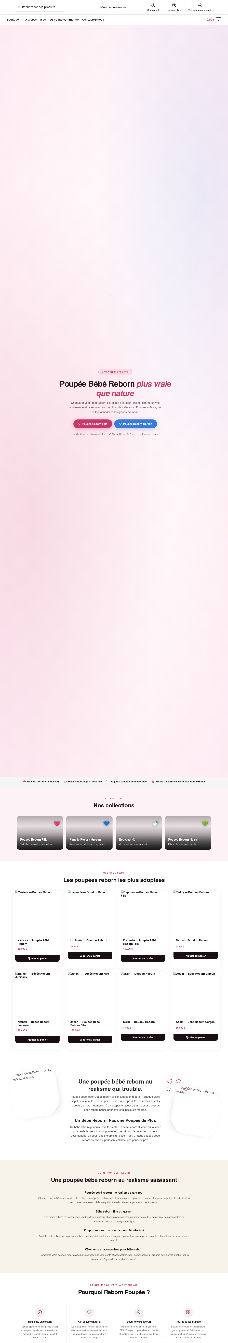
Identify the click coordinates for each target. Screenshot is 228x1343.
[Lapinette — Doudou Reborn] (90, 912)
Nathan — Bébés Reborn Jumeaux (34, 1023)
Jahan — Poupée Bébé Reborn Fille (85, 1023)
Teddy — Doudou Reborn (192, 940)
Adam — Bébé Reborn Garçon (195, 1022)
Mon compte (153, 10)
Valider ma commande (200, 10)
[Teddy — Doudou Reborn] (195, 912)
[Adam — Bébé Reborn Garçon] (195, 994)
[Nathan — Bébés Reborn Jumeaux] (37, 994)
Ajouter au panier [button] (37, 958)
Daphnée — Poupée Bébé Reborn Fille (139, 942)
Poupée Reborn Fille (94, 424)
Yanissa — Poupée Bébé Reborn (33, 942)
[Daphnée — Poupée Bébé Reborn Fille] (143, 912)
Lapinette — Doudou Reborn (88, 940)
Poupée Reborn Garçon (137, 424)
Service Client (174, 10)
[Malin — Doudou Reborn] (143, 994)
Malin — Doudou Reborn (139, 1022)
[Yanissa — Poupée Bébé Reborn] (37, 912)
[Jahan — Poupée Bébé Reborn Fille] (90, 994)
